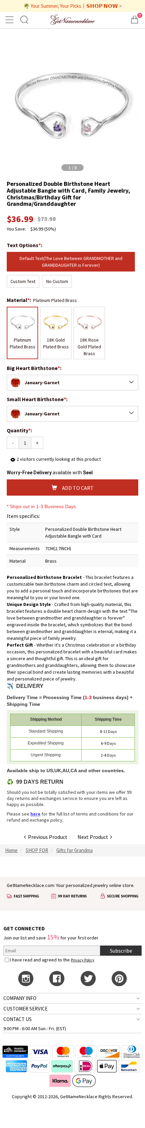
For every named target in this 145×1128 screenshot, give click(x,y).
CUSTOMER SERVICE (25, 1008)
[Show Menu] (10, 20)
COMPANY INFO (19, 998)
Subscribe (121, 950)
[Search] (24, 19)
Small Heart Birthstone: (37, 399)
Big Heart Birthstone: (34, 368)
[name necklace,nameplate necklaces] (72, 19)
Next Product (94, 836)
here (35, 814)
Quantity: (19, 430)
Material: (19, 300)
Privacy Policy (82, 959)
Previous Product (46, 836)
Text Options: (25, 245)
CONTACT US (17, 1019)
